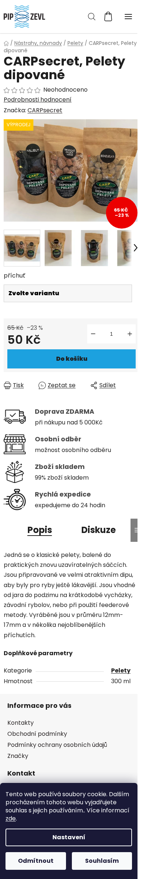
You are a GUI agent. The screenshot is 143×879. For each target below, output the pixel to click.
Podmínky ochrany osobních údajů (57, 745)
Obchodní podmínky (37, 734)
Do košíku (71, 358)
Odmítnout (36, 861)
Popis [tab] (39, 530)
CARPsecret (44, 110)
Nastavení (68, 837)
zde (11, 818)
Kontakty (20, 723)
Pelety (121, 670)
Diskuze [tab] (98, 530)
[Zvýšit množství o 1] (129, 334)
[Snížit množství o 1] (93, 334)
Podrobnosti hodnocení (38, 100)
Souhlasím (102, 861)
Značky (17, 756)
